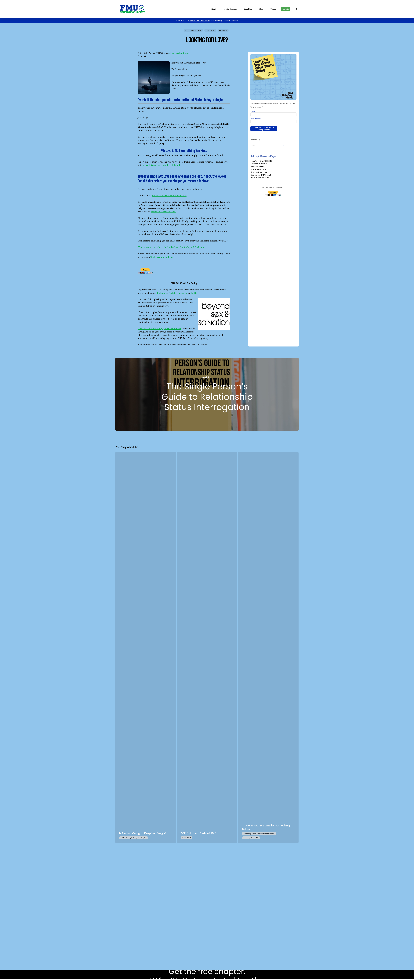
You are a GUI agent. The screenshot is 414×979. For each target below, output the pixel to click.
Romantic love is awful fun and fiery (169, 195)
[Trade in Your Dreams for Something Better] (268, 647)
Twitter (194, 293)
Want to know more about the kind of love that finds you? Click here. (171, 247)
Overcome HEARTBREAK (260, 175)
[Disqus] (207, 874)
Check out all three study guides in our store (159, 328)
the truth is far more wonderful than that (162, 165)
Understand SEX (257, 167)
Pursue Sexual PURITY (259, 169)
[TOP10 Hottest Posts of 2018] (207, 647)
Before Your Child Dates (200, 20)
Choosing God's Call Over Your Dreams (259, 834)
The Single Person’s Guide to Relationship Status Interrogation (207, 394)
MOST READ (186, 838)
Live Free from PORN (258, 172)
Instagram (162, 293)
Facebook (182, 293)
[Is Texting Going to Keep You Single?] (145, 647)
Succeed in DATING (258, 164)
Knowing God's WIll (251, 838)
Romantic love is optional (163, 211)
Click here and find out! (161, 257)
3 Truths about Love (193, 30)
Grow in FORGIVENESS (259, 178)
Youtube (172, 293)
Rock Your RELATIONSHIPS (261, 161)
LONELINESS (210, 30)
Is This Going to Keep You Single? (134, 838)
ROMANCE (223, 30)
